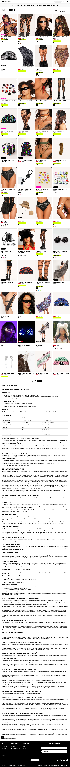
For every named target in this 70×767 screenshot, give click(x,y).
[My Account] (63, 1)
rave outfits (60, 440)
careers (24, 750)
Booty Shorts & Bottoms (27, 403)
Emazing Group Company (58, 765)
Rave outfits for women (6, 703)
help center (4, 748)
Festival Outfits (7, 713)
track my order (4, 746)
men (22, 5)
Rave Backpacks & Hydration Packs (29, 405)
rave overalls (24, 724)
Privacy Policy (4, 765)
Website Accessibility (12, 765)
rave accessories (31, 729)
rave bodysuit (10, 518)
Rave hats (4, 504)
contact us (4, 750)
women (17, 5)
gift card (24, 748)
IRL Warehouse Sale (52, 5)
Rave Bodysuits (17, 403)
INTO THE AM (66, 765)
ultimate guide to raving (15, 748)
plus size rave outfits (22, 708)
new (13, 5)
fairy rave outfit (9, 546)
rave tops (4, 697)
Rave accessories (5, 440)
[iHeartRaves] (8, 1)
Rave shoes (4, 532)
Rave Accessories (8, 12)
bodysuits (27, 5)
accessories (38, 5)
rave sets (46, 703)
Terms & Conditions (21, 765)
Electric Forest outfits (9, 644)
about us (25, 746)
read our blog (13, 746)
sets (32, 5)
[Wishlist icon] (16, 15)
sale (44, 5)
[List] (67, 11)
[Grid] (66, 11)
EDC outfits (6, 637)
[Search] (55, 1)
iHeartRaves (43, 765)
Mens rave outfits (31, 622)
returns (3, 753)
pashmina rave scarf (9, 587)
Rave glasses (13, 480)
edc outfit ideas (14, 750)
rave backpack (27, 475)
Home (3, 12)
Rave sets (16, 610)
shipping (3, 755)
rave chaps (60, 528)
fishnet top (49, 523)
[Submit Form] (65, 748)
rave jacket (6, 724)
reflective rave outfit (52, 563)
